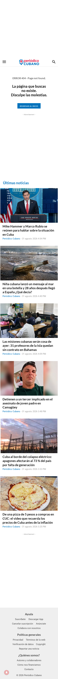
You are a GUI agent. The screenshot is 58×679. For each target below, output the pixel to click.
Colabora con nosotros (29, 628)
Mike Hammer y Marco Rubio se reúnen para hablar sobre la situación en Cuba (28, 230)
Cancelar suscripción (22, 623)
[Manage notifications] (6, 672)
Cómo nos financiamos (29, 664)
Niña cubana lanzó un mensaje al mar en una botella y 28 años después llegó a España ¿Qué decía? (29, 288)
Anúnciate (41, 623)
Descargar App (36, 619)
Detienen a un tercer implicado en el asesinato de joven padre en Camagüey (28, 403)
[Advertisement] (29, 29)
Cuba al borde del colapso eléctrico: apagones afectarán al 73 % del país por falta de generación (27, 461)
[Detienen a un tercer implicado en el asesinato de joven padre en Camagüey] (29, 378)
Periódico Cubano (11, 238)
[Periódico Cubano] (29, 62)
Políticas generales (29, 634)
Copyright (41, 644)
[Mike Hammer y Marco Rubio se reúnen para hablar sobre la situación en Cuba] (29, 205)
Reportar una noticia (29, 648)
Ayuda (29, 614)
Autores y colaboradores (29, 660)
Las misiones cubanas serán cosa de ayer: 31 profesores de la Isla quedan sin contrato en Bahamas (28, 345)
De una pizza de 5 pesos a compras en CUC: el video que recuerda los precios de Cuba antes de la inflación (28, 518)
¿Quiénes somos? (29, 655)
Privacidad (18, 639)
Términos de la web (35, 639)
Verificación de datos (23, 644)
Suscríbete (20, 619)
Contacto (29, 669)
